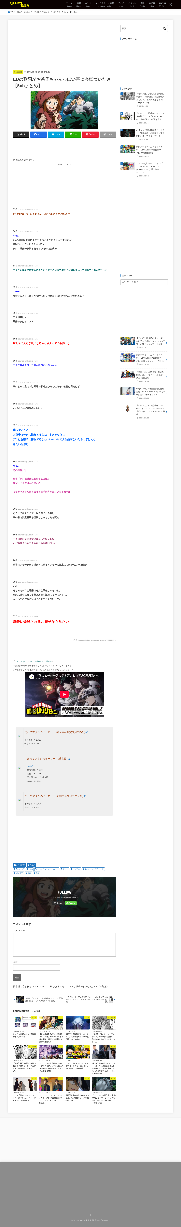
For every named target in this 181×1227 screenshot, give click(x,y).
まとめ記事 (28, 12)
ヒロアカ (76, 869)
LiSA (31, 869)
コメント (19, 930)
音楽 (37, 873)
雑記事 (19, 12)
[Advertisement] (64, 45)
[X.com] (170, 4)
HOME (12, 12)
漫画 (29, 873)
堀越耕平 (19, 873)
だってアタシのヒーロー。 (47, 869)
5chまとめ (20, 869)
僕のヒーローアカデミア (94, 869)
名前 (15, 962)
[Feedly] (71, 903)
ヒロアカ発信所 (84, 1220)
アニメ (32, 865)
